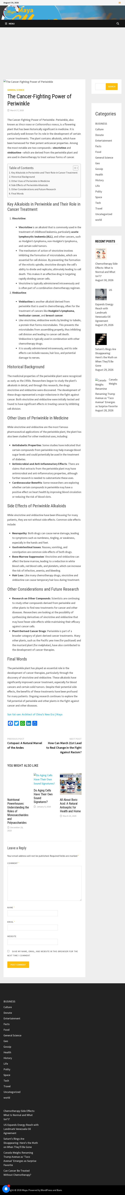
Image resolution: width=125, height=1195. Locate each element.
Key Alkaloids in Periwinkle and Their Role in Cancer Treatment (44, 172)
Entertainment (103, 140)
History (99, 180)
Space (98, 197)
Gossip (99, 169)
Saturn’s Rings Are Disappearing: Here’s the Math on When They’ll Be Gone (21, 1143)
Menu (12, 23)
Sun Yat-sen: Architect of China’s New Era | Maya (34, 714)
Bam (59, 1190)
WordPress (46, 1190)
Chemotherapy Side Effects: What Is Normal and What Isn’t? (19, 1115)
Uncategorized (103, 214)
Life (97, 186)
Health (99, 174)
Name (11, 907)
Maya (25, 10)
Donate (99, 135)
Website (11, 936)
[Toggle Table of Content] (74, 168)
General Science (15, 90)
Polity (98, 191)
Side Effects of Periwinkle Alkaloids (29, 185)
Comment (13, 863)
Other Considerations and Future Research (33, 189)
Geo (97, 163)
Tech (98, 203)
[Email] (119, 2)
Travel (98, 208)
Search (111, 86)
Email (11, 921)
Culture (99, 129)
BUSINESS (101, 123)
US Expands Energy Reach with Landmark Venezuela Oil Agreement (21, 1129)
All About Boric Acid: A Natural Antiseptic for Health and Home (70, 805)
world (98, 219)
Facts (98, 146)
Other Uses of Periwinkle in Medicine (30, 181)
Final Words (17, 193)
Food (98, 152)
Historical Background (23, 176)
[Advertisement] (62, 56)
